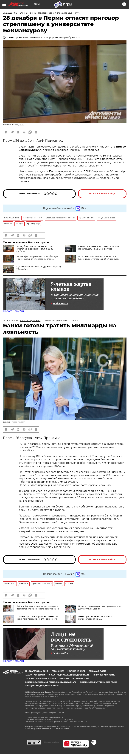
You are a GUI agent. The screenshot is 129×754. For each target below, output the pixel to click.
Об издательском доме (36, 671)
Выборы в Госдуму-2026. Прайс (74, 679)
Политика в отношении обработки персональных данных (49, 720)
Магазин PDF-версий (35, 675)
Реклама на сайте (76, 671)
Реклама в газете (97, 671)
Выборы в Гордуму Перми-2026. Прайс (98, 682)
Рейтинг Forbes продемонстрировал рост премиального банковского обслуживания (38, 607)
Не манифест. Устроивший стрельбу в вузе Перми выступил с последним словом (37, 257)
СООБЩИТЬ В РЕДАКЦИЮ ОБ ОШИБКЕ (42, 686)
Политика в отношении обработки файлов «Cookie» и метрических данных (56, 722)
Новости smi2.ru (13, 311)
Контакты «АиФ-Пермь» (104, 675)
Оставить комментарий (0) (102, 194)
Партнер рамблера (51, 742)
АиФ (22, 125)
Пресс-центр (58, 671)
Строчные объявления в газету (40, 679)
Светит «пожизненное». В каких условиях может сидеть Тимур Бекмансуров (98, 247)
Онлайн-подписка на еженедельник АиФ (68, 675)
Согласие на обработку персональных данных (44, 717)
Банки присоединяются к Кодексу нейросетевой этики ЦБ (95, 617)
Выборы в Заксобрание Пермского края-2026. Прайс (50, 682)
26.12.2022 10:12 (10, 13)
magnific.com (18, 422)
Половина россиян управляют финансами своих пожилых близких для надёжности (37, 617)
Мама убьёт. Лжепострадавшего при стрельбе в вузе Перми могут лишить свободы (35, 249)
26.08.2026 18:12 (10, 320)
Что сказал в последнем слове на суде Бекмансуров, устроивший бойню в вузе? (98, 257)
